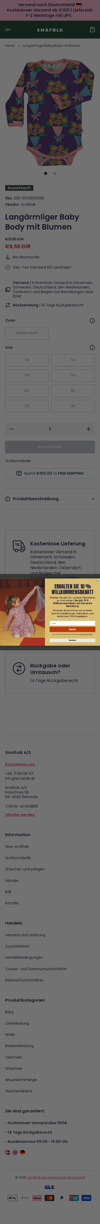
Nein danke (72, 640)
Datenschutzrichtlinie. (87, 634)
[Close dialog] (97, 581)
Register (72, 629)
